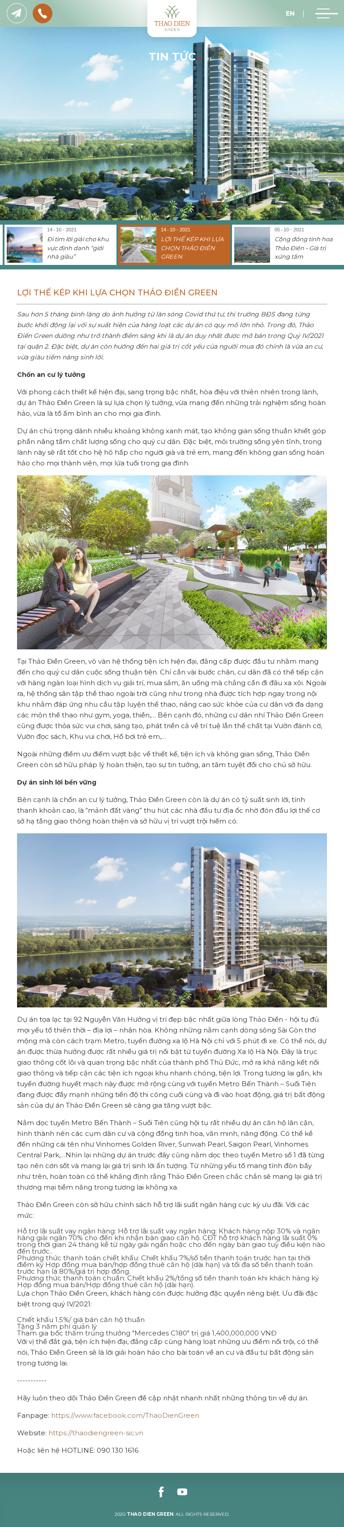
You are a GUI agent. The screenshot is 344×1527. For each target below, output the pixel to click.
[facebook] (161, 1492)
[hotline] (42, 13)
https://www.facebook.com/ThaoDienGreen (125, 1415)
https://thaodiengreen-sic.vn (95, 1433)
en (290, 13)
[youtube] (182, 1492)
